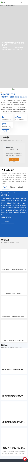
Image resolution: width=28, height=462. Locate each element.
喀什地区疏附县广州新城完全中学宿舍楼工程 (14, 269)
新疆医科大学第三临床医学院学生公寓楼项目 (14, 316)
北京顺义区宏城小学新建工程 (14, 293)
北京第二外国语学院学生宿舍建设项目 (14, 340)
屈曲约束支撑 (14, 149)
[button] (9, 161)
